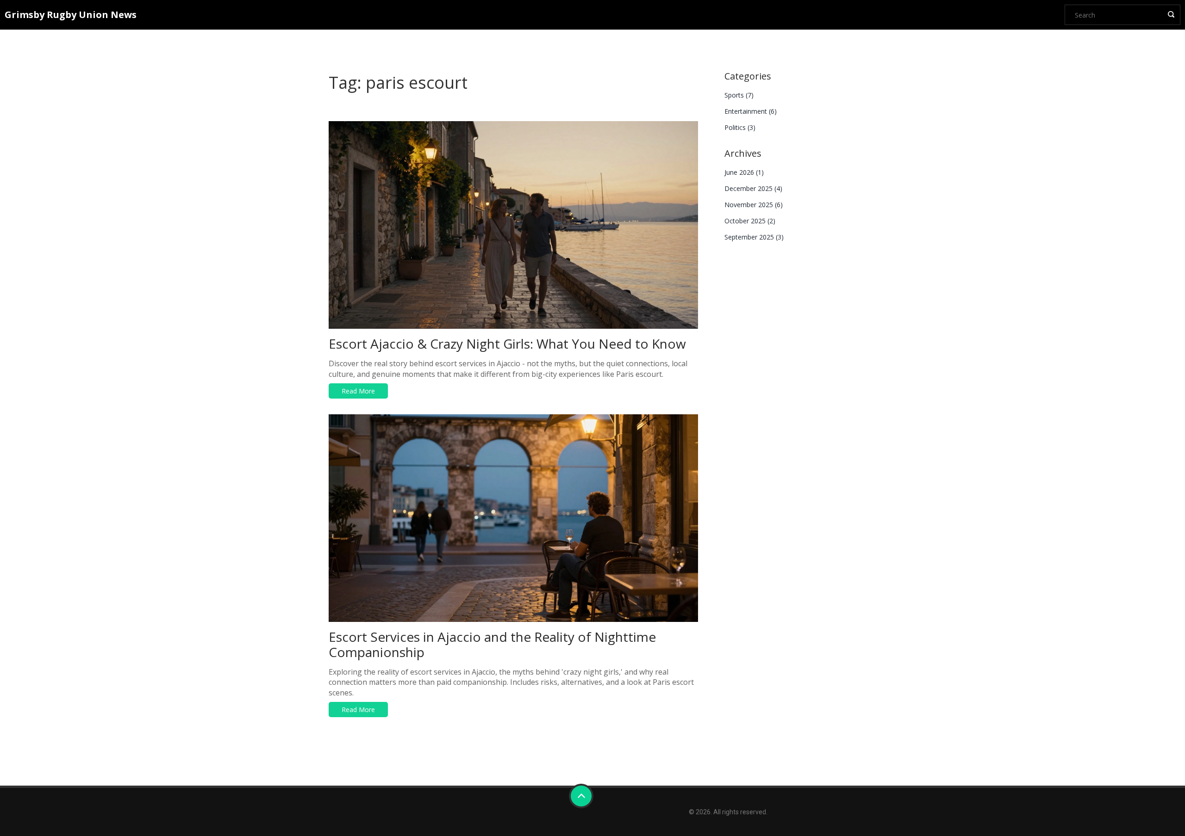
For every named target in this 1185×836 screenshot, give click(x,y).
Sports (739, 95)
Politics (739, 127)
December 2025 (753, 188)
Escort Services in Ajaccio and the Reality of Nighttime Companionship (492, 644)
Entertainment (750, 111)
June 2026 (744, 172)
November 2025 (753, 204)
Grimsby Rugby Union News (71, 14)
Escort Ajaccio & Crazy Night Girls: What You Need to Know (507, 343)
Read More (358, 391)
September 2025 (754, 237)
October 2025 (749, 220)
